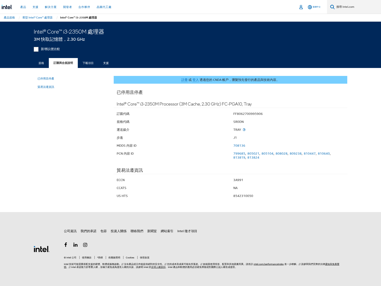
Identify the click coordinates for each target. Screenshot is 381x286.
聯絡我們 (137, 231)
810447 (310, 154)
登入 (195, 80)
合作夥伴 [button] (84, 7)
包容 (103, 231)
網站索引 (167, 231)
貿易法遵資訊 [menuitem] (46, 87)
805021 (253, 154)
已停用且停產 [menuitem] (46, 78)
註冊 (184, 80)
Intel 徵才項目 (187, 231)
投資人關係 (119, 231)
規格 (41, 63)
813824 (253, 158)
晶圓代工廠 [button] (104, 7)
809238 (296, 154)
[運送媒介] (244, 129)
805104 (267, 154)
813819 (239, 158)
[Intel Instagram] (85, 245)
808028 (282, 154)
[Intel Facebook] (65, 245)
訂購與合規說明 (63, 63)
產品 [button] (23, 7)
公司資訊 (70, 231)
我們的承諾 (88, 231)
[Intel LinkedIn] (75, 245)
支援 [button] (35, 7)
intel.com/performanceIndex (269, 264)
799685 (239, 154)
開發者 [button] (67, 7)
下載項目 (88, 63)
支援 (106, 63)
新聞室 (152, 231)
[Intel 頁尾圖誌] (42, 249)
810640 (324, 154)
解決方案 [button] (51, 7)
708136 (239, 146)
